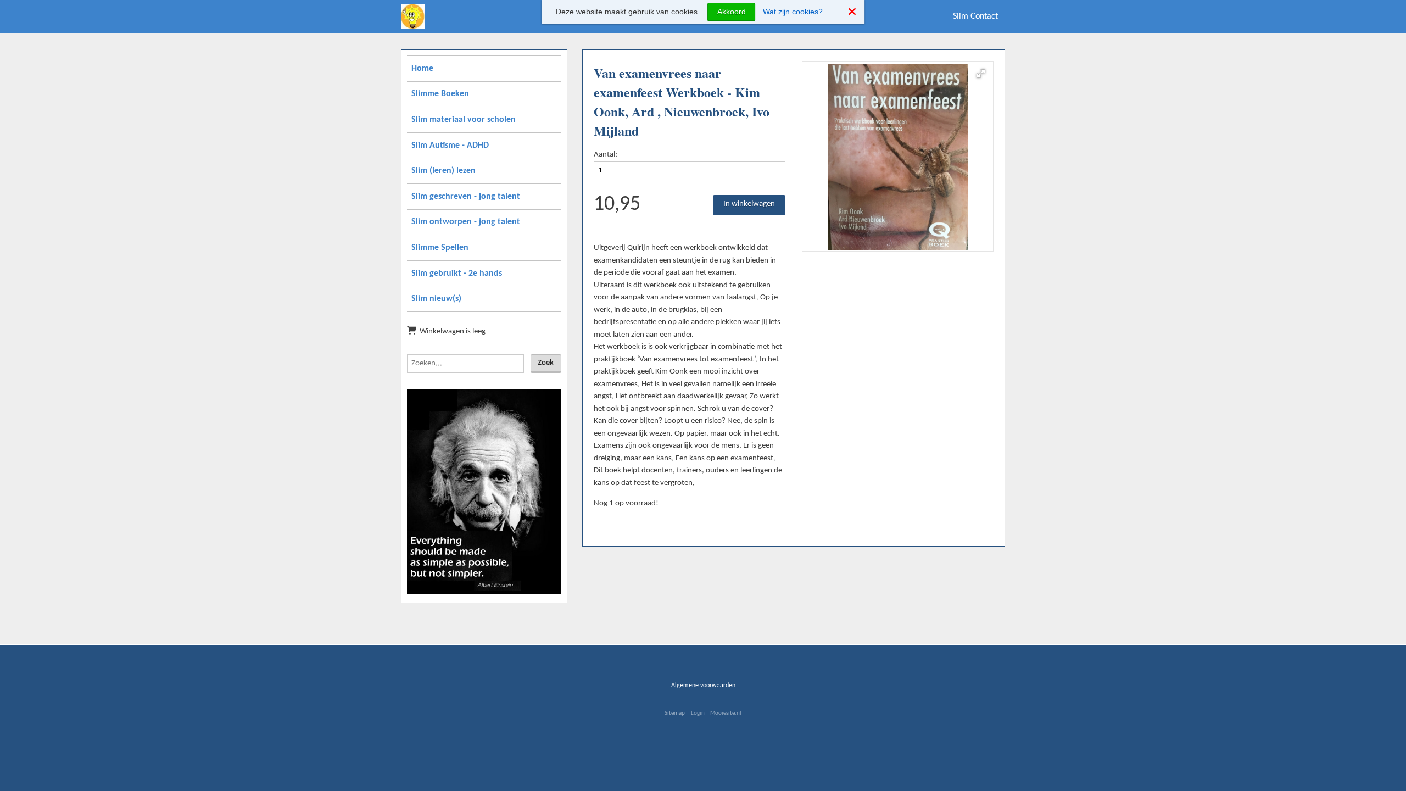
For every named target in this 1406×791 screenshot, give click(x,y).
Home (422, 68)
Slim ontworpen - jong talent (465, 222)
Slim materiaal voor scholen (463, 119)
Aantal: (605, 155)
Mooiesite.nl (725, 713)
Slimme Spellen (439, 247)
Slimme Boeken (440, 94)
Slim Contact (975, 16)
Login (698, 713)
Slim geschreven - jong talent (465, 196)
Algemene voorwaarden (703, 685)
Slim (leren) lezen (443, 170)
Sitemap (675, 713)
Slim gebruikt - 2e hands (456, 273)
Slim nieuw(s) (436, 298)
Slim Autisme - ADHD (450, 145)
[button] (981, 73)
